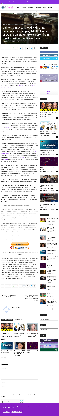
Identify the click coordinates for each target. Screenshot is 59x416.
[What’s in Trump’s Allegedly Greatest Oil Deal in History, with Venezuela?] (19, 327)
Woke (36, 24)
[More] (34, 48)
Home (18, 7)
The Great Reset (30, 24)
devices (22, 157)
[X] (6, 48)
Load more (48, 309)
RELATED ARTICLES (7, 319)
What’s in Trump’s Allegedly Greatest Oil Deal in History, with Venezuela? (48, 133)
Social (44, 7)
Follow (55, 55)
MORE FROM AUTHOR (19, 319)
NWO (12, 24)
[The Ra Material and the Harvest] (43, 295)
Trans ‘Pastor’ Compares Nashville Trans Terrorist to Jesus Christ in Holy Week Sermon (31, 298)
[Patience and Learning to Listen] (43, 272)
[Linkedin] (20, 48)
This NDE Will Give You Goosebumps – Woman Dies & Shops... (52, 245)
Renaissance (35, 1)
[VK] (24, 48)
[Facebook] (2, 48)
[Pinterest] (9, 48)
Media (30, 1)
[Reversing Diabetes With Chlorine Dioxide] (7, 345)
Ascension (3, 1)
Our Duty (21, 85)
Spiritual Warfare (23, 24)
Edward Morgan (43, 118)
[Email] (27, 48)
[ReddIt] (16, 48)
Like (56, 52)
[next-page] (5, 358)
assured (5, 159)
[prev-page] (2, 358)
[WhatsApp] (13, 48)
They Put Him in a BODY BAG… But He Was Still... (52, 258)
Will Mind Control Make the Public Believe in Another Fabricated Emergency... (47, 186)
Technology (40, 1)
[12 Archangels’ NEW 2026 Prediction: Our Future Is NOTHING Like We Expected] (43, 301)
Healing (26, 1)
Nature (55, 1)
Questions (17, 24)
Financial (45, 1)
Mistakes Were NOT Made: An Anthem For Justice (9, 296)
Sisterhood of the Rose (20, 1)
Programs (38, 7)
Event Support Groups (10, 1)
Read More (48, 92)
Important (7, 11)
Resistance (30, 7)
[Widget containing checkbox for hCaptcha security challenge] (12, 402)
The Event (24, 7)
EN (3, 3)
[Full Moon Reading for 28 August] (32, 345)
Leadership (50, 1)
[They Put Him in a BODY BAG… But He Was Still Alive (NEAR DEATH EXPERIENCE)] (19, 345)
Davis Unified (8, 127)
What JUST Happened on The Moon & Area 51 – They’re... (52, 237)
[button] (56, 7)
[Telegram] (31, 48)
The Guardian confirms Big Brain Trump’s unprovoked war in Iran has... (48, 205)
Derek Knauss (7, 41)
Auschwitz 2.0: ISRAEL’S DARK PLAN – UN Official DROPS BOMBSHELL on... (48, 114)
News (9, 24)
